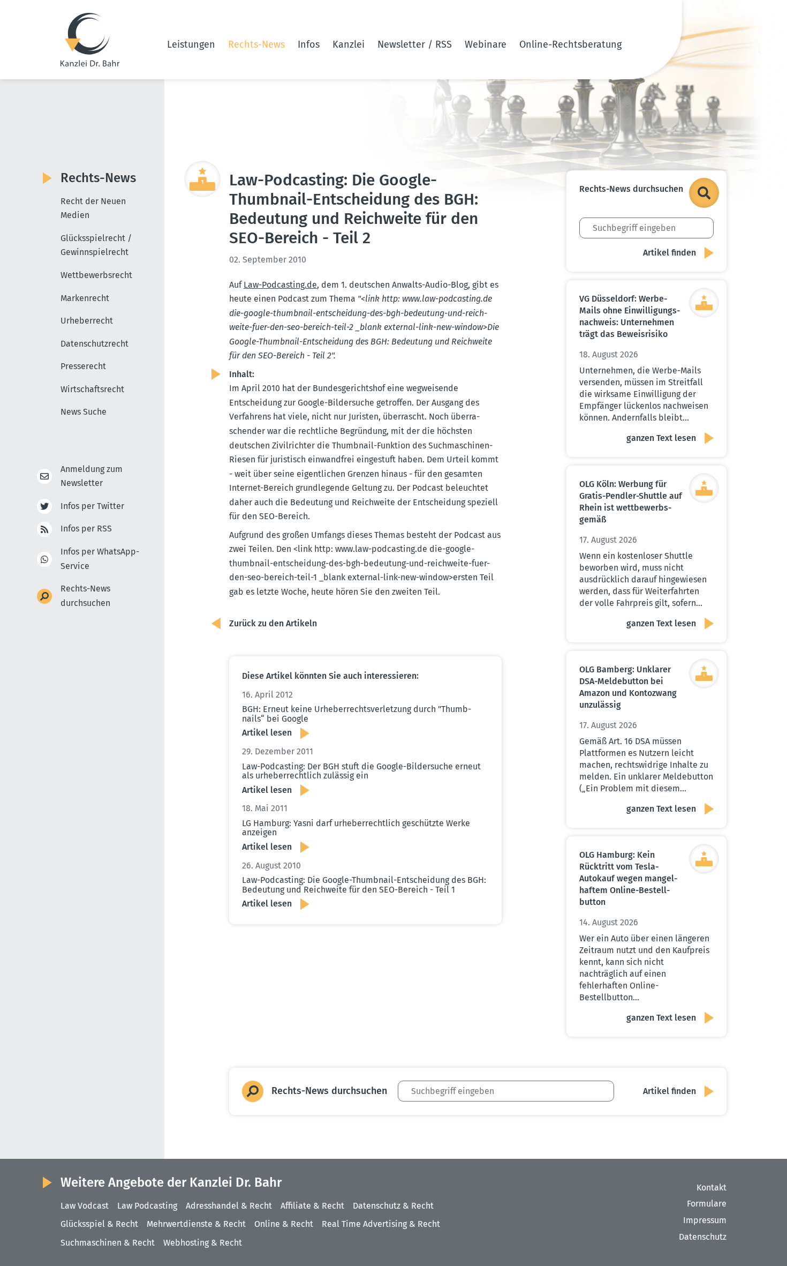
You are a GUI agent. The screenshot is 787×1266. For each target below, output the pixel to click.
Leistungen (191, 44)
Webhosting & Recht (202, 1243)
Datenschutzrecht (94, 344)
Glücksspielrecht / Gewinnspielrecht (96, 245)
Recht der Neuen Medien (93, 208)
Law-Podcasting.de (280, 285)
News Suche (83, 412)
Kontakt (712, 1187)
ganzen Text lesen (661, 438)
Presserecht (83, 366)
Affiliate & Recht (312, 1206)
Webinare (485, 44)
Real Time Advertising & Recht (381, 1224)
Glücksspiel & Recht (99, 1224)
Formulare (707, 1203)
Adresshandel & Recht (229, 1206)
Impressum (705, 1220)
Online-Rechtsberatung (570, 44)
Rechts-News (256, 44)
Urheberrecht (86, 321)
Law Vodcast (84, 1206)
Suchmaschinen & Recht (107, 1243)
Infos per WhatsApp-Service (99, 558)
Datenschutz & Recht (393, 1206)
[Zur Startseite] (89, 39)
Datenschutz (703, 1237)
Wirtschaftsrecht (92, 389)
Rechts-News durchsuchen (85, 595)
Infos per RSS (86, 528)
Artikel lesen (267, 733)
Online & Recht (283, 1224)
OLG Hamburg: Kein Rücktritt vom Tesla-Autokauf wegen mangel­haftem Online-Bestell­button (628, 878)
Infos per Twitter (92, 506)
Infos (309, 44)
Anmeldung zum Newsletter (91, 476)
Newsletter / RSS (414, 44)
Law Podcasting (147, 1206)
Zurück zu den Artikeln (273, 623)
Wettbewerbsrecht (96, 275)
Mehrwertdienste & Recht (196, 1224)
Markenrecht (84, 298)
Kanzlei (348, 44)
